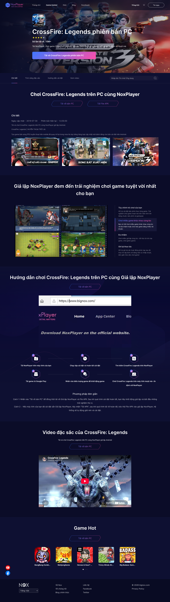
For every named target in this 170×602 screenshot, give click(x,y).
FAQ (64, 5)
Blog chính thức (62, 592)
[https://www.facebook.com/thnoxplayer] (8, 573)
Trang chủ (36, 5)
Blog (74, 5)
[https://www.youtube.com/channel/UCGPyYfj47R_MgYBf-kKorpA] (8, 567)
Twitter (86, 592)
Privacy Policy (138, 589)
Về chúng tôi (61, 589)
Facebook (85, 5)
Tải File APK (103, 103)
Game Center (51, 5)
